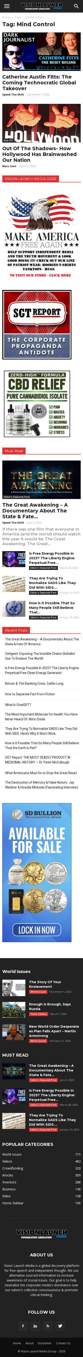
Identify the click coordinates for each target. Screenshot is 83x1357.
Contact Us (63, 1343)
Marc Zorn (9, 166)
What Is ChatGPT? (18, 705)
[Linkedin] (35, 1326)
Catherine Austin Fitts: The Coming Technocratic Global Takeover (39, 82)
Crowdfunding (12, 1168)
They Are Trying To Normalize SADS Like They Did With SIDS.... (52, 583)
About (29, 1343)
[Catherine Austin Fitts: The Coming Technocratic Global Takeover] (41, 51)
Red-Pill (8, 140)
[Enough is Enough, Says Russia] (13, 1010)
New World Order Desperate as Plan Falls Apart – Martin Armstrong (54, 1031)
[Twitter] (60, 1326)
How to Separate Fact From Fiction (30, 694)
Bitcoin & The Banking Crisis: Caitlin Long (34, 683)
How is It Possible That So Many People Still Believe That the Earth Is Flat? (42, 745)
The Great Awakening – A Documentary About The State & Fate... (35, 510)
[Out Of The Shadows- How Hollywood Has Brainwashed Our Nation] (41, 123)
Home (6, 17)
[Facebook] (22, 1326)
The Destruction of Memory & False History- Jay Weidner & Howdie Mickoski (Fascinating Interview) (41, 785)
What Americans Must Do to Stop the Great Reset (41, 773)
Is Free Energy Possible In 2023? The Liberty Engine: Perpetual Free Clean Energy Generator (42, 670)
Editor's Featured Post (17, 497)
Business (9, 1189)
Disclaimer (45, 1343)
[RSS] (47, 1326)
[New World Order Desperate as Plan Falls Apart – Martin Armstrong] (13, 1032)
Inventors (9, 1182)
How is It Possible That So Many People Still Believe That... (52, 607)
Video (7, 68)
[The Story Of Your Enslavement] (13, 988)
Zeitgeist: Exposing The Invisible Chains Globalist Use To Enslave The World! (40, 656)
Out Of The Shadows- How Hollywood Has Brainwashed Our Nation (39, 154)
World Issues (38, 991)
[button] (76, 6)
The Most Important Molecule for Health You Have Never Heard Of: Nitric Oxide (41, 716)
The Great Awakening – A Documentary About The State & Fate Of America (42, 641)
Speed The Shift (13, 94)
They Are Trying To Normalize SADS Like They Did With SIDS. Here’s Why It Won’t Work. (41, 731)
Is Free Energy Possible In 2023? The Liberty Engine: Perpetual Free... (52, 558)
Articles (7, 1175)
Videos (7, 1161)
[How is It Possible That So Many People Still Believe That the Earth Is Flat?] (13, 609)
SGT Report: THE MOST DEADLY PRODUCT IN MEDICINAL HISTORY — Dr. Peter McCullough (37, 760)
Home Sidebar (38, 1014)
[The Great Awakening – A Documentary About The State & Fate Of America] (41, 480)
